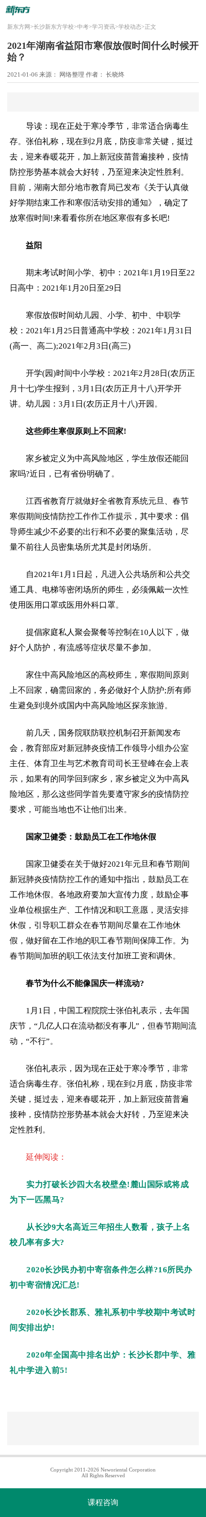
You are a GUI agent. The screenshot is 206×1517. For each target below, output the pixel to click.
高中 (26, 288)
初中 (107, 272)
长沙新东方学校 (54, 26)
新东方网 (18, 26)
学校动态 (129, 26)
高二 (45, 346)
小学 (83, 272)
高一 (20, 346)
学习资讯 (103, 26)
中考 (83, 26)
